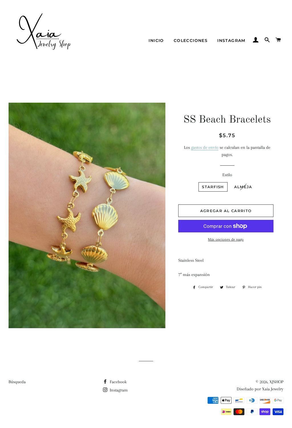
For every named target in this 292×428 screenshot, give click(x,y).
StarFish (213, 186)
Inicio (156, 40)
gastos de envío (204, 147)
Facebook (118, 381)
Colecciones (191, 40)
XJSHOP (276, 381)
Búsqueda (17, 381)
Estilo (227, 174)
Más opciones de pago (226, 239)
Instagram (231, 40)
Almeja (243, 186)
